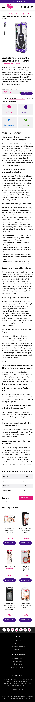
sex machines (15, 414)
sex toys (30, 341)
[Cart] (32, 7)
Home (3, 14)
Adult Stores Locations (17, 646)
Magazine (17, 643)
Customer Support (17, 658)
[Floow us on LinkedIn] (25, 630)
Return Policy (17, 661)
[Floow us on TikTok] (29, 630)
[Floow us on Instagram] (16, 630)
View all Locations (17, 689)
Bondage (19, 14)
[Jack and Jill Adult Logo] (10, 6)
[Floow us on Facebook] (4, 630)
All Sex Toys (10, 14)
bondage (17, 320)
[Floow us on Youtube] (12, 630)
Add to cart (26, 93)
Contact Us (17, 649)
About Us (17, 640)
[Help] (25, 7)
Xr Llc (15, 89)
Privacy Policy (17, 664)
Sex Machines (27, 14)
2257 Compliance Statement (14, 698)
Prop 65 (28, 698)
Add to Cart (9, 543)
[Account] (28, 7)
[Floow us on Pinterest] (21, 630)
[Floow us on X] (8, 630)
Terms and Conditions (17, 667)
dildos (14, 459)
